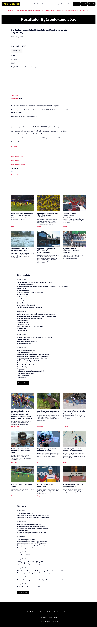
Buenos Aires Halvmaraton (26, 350)
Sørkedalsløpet (22, 320)
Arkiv (54, 611)
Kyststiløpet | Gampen (24, 297)
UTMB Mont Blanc (23, 339)
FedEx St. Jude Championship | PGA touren (31, 587)
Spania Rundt (50, 10)
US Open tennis (22, 330)
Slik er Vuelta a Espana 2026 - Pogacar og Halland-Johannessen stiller (40, 571)
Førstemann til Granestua (25, 373)
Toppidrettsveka (22, 10)
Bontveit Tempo (22, 328)
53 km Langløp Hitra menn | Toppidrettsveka (32, 542)
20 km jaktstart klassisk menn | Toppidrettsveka (33, 354)
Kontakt (29, 611)
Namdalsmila (21, 377)
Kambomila (21, 301)
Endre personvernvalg (69, 611)
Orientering (56, 4)
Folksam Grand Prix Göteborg (27, 341)
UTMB (58, 10)
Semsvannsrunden (23, 322)
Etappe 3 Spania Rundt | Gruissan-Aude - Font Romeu (35, 337)
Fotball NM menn (22, 530)
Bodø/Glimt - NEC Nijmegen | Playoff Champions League (36, 314)
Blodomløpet (21, 303)
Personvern (42, 611)
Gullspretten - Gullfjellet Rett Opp (29, 361)
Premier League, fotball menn (27, 548)
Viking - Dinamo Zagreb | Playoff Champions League (34, 282)
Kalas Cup (20, 299)
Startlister (14, 95)
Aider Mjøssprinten (23, 363)
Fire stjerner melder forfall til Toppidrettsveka (33, 546)
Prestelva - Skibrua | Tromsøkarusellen (30, 326)
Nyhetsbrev (60, 611)
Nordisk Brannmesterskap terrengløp (29, 307)
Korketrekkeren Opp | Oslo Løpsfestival (30, 371)
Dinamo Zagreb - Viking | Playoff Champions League (34, 573)
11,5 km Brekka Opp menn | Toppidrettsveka (31, 533)
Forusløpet (20, 369)
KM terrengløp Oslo (23, 290)
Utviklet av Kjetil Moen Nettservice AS (48, 621)
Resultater (76, 4)
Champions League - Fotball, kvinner (29, 318)
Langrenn (40, 426)
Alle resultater (84, 10)
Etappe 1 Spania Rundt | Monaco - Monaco (31, 526)
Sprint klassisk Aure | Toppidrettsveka (29, 524)
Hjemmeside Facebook (18, 164)
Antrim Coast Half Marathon (26, 365)
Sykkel (48, 4)
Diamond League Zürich (36, 10)
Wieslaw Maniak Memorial (26, 305)
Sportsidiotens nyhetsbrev (69, 10)
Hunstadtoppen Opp (24, 343)
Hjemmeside (15, 160)
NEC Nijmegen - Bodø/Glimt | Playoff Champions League (36, 562)
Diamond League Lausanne (26, 539)
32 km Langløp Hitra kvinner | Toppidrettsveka (32, 544)
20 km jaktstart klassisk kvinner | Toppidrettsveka (33, 357)
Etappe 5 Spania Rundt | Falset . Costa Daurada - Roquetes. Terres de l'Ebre (42, 286)
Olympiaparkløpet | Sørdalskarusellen (30, 293)
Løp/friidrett (34, 4)
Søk (83, 4)
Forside (24, 611)
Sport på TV (11, 10)
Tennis (67, 4)
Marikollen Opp (22, 288)
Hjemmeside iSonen (17, 156)
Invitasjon (14, 146)
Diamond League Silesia (25, 352)
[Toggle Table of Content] (19, 51)
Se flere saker (22, 592)
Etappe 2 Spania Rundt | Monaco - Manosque (32, 359)
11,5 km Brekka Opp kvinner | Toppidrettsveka (32, 528)
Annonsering (35, 611)
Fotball (42, 4)
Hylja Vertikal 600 (23, 375)
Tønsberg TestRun (23, 295)
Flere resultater (15, 175)
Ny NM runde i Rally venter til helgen (29, 564)
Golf (62, 4)
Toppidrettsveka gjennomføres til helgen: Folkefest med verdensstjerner (42, 580)
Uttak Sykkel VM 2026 (24, 555)
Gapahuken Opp (22, 367)
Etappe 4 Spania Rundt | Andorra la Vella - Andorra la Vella (36, 316)
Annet (39, 265)
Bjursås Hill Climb (23, 324)
